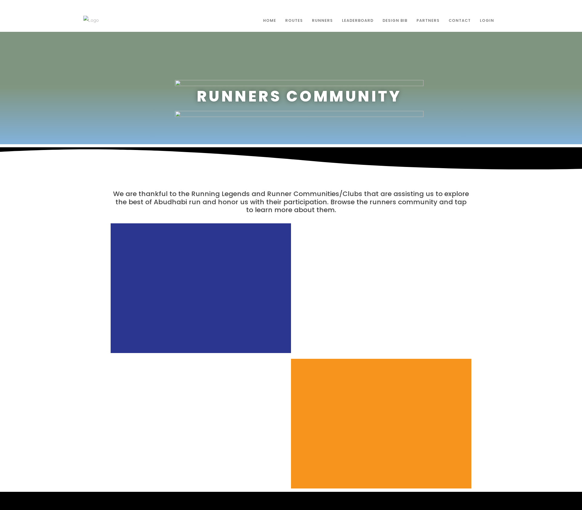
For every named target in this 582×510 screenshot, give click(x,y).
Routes (294, 20)
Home (269, 20)
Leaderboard (357, 20)
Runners (322, 20)
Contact (460, 20)
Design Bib (395, 20)
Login (487, 20)
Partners (428, 20)
